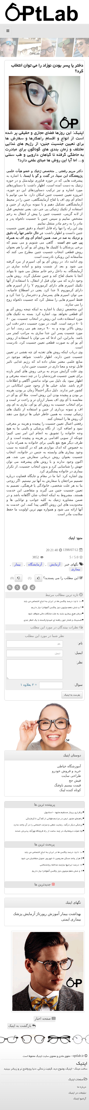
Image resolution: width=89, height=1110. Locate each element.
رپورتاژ (41, 914)
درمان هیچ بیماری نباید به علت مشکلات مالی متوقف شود (55, 613)
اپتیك (71, 538)
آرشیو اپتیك (79, 1098)
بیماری (75, 569)
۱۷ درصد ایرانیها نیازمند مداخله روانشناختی (61, 864)
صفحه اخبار (43, 1018)
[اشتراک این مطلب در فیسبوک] (25, 587)
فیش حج (75, 780)
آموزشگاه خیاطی (69, 766)
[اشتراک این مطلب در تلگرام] (32, 587)
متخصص (48, 171)
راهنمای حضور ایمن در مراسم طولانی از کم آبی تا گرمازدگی (54, 818)
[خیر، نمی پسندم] (18, 578)
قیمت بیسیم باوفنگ (67, 785)
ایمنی (65, 919)
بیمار (17, 564)
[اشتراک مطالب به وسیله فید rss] (9, 587)
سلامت (78, 514)
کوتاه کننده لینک (70, 790)
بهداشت (74, 914)
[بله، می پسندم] (38, 578)
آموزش (53, 914)
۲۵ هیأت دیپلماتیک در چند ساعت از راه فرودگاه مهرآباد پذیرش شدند (48, 831)
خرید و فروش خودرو (66, 771)
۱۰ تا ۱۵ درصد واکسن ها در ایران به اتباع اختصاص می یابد (53, 601)
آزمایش (55, 564)
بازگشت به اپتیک (20, 1026)
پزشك (17, 914)
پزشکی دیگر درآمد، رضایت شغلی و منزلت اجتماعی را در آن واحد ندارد (48, 824)
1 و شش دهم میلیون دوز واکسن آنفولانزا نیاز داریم (56, 607)
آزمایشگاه (35, 564)
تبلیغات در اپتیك (77, 1092)
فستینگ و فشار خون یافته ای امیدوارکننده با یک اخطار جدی (53, 620)
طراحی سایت (71, 776)
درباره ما (81, 1086)
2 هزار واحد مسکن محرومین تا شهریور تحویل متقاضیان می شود (51, 858)
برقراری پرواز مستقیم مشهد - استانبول (63, 812)
